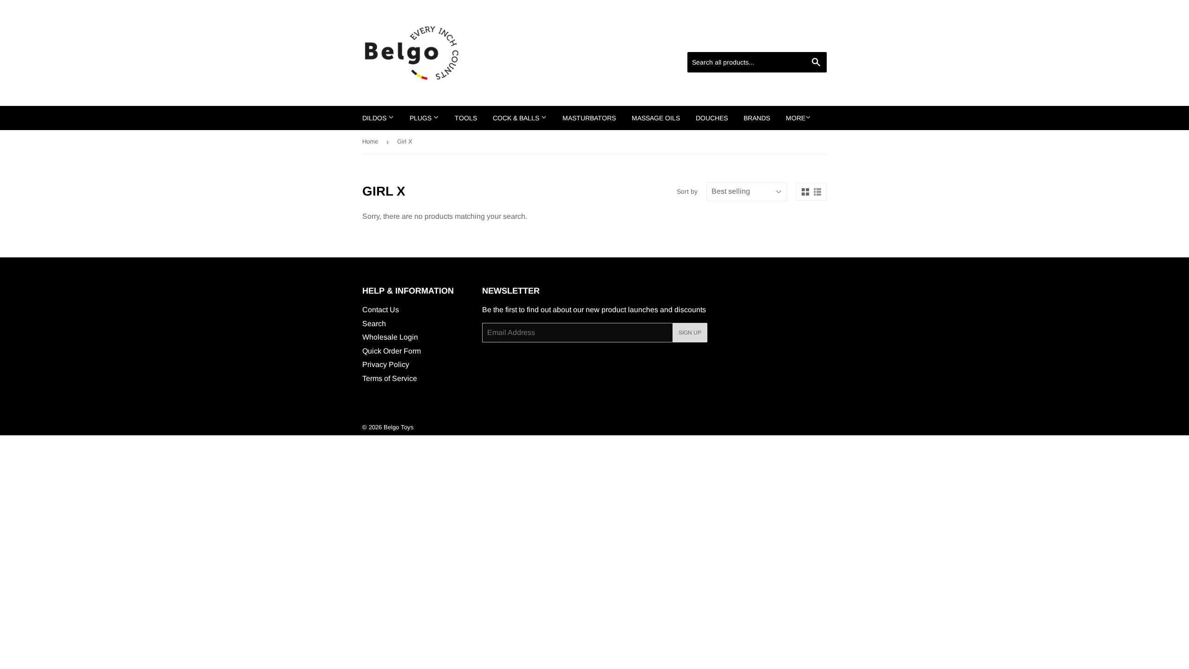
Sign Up (690, 332)
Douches (712, 118)
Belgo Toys (399, 427)
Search (374, 324)
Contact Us (380, 310)
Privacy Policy (385, 364)
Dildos (375, 118)
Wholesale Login (390, 337)
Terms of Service (389, 378)
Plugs (421, 118)
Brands (757, 118)
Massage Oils (656, 118)
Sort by (687, 191)
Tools (466, 118)
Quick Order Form (391, 351)
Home (370, 141)
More (795, 118)
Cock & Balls (517, 118)
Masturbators (589, 118)
